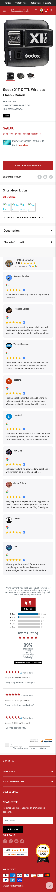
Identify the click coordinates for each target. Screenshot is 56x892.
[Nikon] (15, 202)
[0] (45, 10)
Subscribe (12, 829)
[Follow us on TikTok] (22, 841)
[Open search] (36, 10)
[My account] (51, 10)
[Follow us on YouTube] (16, 841)
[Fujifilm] (6, 202)
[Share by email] (45, 176)
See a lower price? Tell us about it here (22, 133)
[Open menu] (4, 11)
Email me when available (28, 165)
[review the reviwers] (7, 285)
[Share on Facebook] (39, 176)
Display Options (20, 748)
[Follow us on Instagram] (11, 841)
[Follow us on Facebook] (5, 841)
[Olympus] (23, 202)
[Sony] (32, 202)
